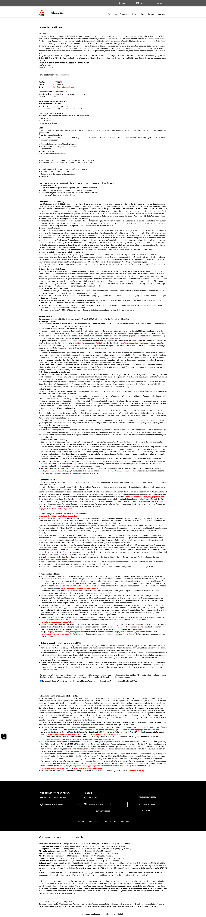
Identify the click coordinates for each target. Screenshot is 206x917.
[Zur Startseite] (55, 12)
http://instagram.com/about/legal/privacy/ (83, 751)
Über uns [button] (161, 14)
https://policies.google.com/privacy (100, 730)
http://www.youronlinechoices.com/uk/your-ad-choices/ (64, 473)
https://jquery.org (137, 771)
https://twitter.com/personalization (88, 768)
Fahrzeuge (112, 14)
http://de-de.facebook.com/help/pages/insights (145, 497)
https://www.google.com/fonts (84, 727)
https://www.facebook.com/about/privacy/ (58, 622)
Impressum (80, 821)
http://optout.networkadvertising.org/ (57, 471)
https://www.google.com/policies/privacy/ (64, 734)
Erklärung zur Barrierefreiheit (117, 821)
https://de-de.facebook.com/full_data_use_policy (58, 516)
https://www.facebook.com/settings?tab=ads (66, 632)
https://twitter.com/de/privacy (53, 768)
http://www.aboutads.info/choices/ (91, 343)
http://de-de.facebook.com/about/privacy (55, 509)
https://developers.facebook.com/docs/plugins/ (80, 588)
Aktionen (123, 14)
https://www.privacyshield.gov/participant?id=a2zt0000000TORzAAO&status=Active (97, 766)
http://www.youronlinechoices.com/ (134, 343)
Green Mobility (138, 14)
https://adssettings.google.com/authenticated (141, 730)
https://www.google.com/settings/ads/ (105, 734)
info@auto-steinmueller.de (63, 87)
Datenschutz (94, 821)
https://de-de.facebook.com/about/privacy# (56, 559)
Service (151, 14)
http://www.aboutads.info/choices (124, 471)
